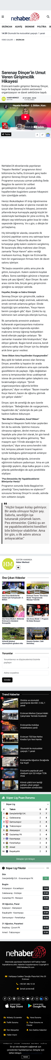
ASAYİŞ (18, 26)
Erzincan (20, 40)
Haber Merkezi (22, 562)
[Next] (41, 999)
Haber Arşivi (12, 1035)
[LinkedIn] (23, 999)
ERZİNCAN (7, 26)
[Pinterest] (14, 999)
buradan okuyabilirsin (32, 1053)
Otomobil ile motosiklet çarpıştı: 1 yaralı (23, 36)
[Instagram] (19, 999)
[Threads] (37, 999)
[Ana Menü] (3, 17)
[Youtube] (28, 999)
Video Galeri (7, 40)
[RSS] (46, 999)
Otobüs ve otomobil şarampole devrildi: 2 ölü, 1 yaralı (26, 33)
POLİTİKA (41, 26)
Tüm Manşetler (13, 1030)
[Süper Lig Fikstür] (48, 868)
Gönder (7, 680)
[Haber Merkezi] (8, 564)
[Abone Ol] (48, 134)
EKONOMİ (29, 26)
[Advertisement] (25, 55)
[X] (9, 999)
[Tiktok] (32, 999)
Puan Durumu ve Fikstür (35, 1023)
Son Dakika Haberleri (38, 1030)
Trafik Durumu (12, 1022)
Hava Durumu (35, 1017)
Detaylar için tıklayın (25, 859)
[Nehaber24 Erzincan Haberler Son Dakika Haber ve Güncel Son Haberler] (25, 16)
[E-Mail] (18, 567)
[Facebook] (5, 999)
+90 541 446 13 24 (27, 984)
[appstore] (14, 1006)
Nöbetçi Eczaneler (14, 1017)
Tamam (25, 1057)
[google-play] (37, 1006)
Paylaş (7, 134)
